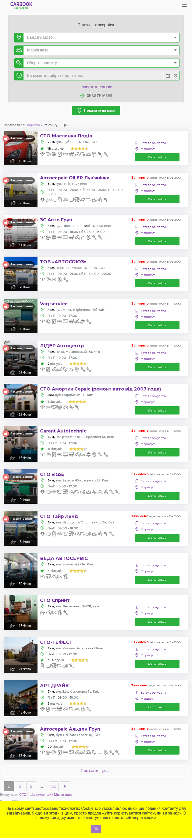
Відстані (33, 125)
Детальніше (157, 157)
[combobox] (97, 37)
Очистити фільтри (97, 87)
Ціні (65, 125)
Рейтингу (51, 125)
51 (53, 786)
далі (65, 786)
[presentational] (175, 37)
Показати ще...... (96, 771)
